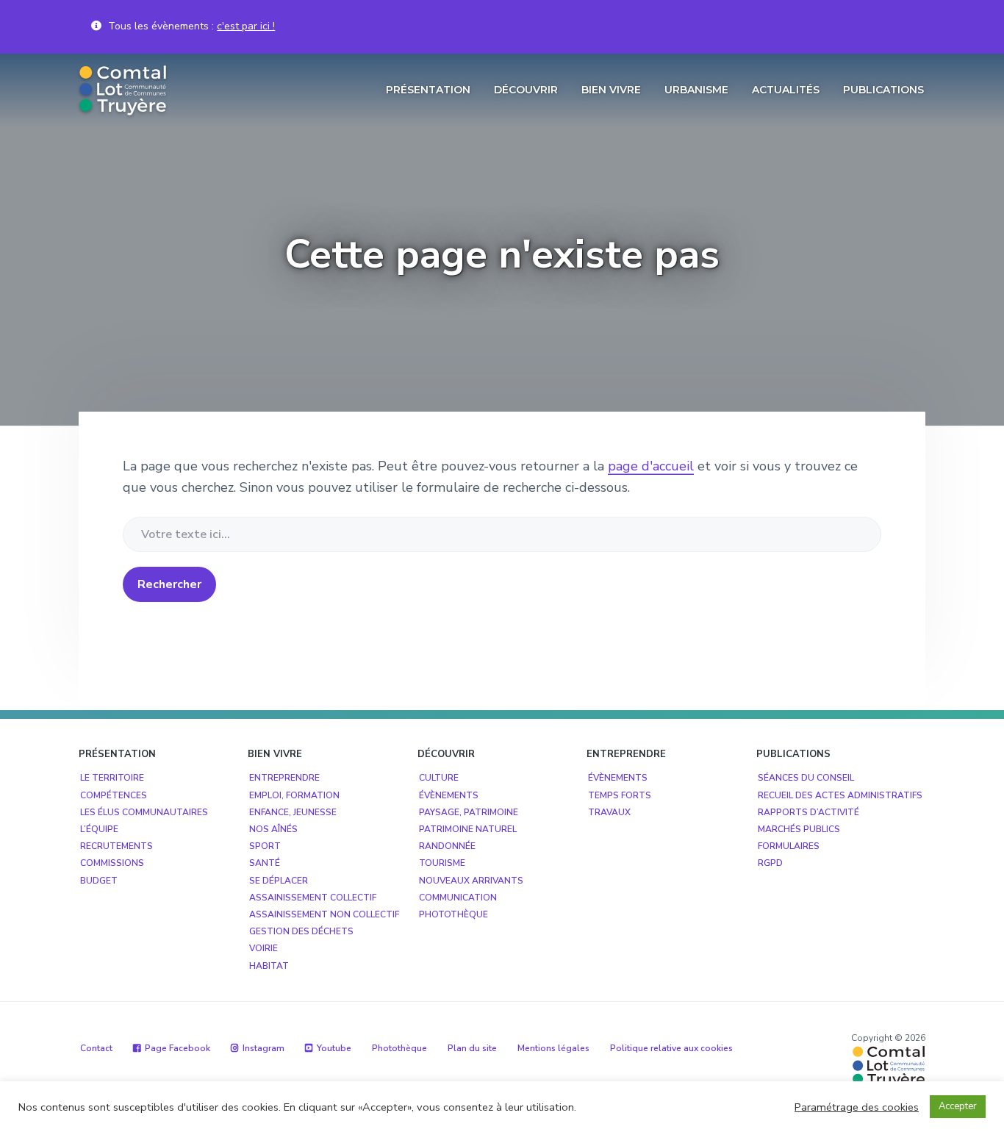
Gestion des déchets (301, 931)
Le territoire (112, 778)
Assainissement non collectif (324, 914)
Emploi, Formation (294, 795)
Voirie (263, 948)
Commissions (112, 863)
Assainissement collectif (312, 897)
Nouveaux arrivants (471, 880)
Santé (264, 863)
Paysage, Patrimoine (468, 812)
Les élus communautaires (144, 812)
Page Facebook (177, 1048)
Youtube (334, 1048)
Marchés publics (799, 829)
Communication (458, 897)
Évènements (448, 795)
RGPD (770, 863)
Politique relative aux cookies (671, 1048)
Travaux (609, 812)
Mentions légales (553, 1048)
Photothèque (453, 914)
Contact (96, 1048)
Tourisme (442, 863)
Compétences (113, 795)
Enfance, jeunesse (293, 812)
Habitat (269, 966)
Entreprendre (284, 778)
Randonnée (447, 846)
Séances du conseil (806, 778)
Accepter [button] (958, 1106)
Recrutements (116, 846)
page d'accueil (651, 466)
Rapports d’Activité (808, 812)
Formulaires (789, 846)
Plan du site (472, 1048)
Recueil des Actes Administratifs (840, 795)
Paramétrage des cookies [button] (857, 1107)
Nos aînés (273, 829)
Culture (439, 778)
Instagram (263, 1048)
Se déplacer (278, 880)
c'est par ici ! (246, 26)
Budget (99, 880)
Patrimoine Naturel (468, 829)
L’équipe (99, 829)
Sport (265, 846)
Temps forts (619, 795)
